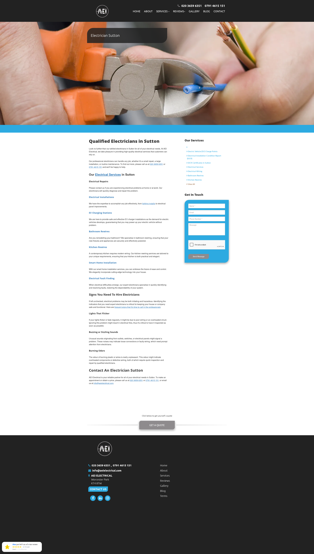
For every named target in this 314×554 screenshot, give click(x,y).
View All (191, 184)
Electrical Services (195, 167)
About (148, 11)
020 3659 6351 (191, 6)
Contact (219, 11)
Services (165, 475)
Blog (206, 11)
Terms (163, 495)
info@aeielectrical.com (103, 383)
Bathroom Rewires (196, 176)
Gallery (194, 11)
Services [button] (162, 11)
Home (136, 11)
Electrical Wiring (195, 171)
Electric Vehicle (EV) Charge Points (202, 151)
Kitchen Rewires (195, 180)
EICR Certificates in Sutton (199, 163)
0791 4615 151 (215, 6)
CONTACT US (98, 489)
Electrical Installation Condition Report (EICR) (204, 157)
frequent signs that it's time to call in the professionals (137, 307)
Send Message (198, 256)
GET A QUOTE (157, 425)
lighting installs (148, 203)
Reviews (165, 480)
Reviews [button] (178, 11)
